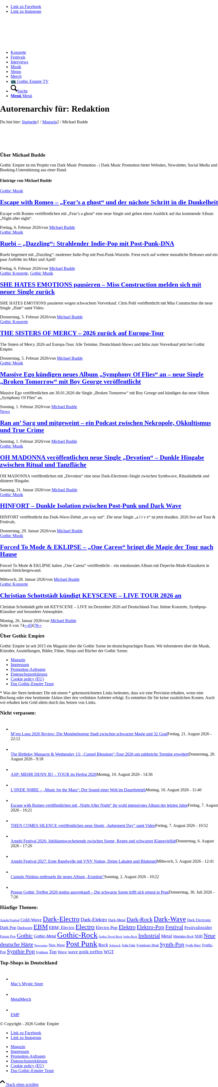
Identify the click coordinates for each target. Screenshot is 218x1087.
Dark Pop (8, 927)
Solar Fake (128, 945)
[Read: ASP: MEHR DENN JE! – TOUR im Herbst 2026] (15, 769)
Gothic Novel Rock (110, 936)
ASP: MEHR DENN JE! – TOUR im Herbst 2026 (54, 774)
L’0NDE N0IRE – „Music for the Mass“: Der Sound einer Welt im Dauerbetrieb (78, 790)
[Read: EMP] (15, 1010)
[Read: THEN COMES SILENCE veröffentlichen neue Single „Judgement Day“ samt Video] (15, 820)
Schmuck (115, 945)
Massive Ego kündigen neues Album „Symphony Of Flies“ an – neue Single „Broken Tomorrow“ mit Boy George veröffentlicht (102, 378)
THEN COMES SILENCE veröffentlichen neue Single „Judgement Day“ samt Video (83, 825)
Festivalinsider (198, 927)
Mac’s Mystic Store (27, 983)
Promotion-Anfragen (28, 669)
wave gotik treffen (85, 951)
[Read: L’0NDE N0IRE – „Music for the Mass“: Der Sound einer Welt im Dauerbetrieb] (15, 785)
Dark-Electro (61, 919)
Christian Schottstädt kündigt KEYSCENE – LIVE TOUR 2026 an (90, 595)
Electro (85, 926)
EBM (40, 926)
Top (53, 951)
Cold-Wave (31, 919)
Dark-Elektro (94, 919)
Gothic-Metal (45, 936)
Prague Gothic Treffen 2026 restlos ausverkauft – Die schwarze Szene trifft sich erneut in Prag (90, 892)
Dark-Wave (170, 919)
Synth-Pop (172, 944)
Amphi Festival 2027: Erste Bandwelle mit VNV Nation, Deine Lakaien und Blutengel (84, 861)
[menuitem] (114, 52)
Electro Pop (107, 927)
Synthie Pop (21, 951)
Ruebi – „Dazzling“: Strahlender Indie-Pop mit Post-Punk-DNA (87, 243)
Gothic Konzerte (14, 273)
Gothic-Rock (77, 935)
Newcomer (41, 945)
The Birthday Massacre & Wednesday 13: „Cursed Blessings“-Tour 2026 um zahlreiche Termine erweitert (99, 754)
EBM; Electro (61, 927)
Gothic (25, 935)
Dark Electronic (199, 920)
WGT (109, 951)
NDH (199, 936)
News (5, 411)
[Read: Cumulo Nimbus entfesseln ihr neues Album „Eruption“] (15, 872)
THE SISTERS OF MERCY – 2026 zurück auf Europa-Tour (82, 333)
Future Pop (8, 936)
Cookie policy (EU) (27, 679)
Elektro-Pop (150, 927)
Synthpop (42, 952)
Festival (174, 927)
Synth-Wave (193, 945)
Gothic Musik (11, 191)
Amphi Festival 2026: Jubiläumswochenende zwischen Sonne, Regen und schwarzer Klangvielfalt (93, 841)
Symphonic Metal (147, 945)
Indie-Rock (130, 936)
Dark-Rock (140, 919)
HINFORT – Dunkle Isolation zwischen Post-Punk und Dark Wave (90, 505)
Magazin (18, 660)
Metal (166, 936)
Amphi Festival (9, 920)
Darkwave (24, 928)
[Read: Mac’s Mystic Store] (15, 979)
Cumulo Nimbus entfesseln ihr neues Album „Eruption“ (57, 876)
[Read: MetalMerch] (15, 994)
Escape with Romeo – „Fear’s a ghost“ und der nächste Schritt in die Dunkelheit (109, 202)
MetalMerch (21, 999)
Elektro (127, 927)
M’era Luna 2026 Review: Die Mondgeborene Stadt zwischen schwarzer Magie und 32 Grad (89, 734)
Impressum (20, 664)
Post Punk (81, 943)
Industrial (149, 935)
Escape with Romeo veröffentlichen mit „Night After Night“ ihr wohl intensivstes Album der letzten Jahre (99, 805)
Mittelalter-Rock (183, 936)
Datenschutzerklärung (29, 674)
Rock (103, 944)
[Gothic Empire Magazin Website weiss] (40, 43)
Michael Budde (62, 227)
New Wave (57, 945)
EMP (15, 1014)
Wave (62, 952)
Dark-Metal (116, 920)
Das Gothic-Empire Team (32, 684)
